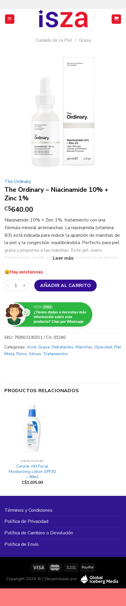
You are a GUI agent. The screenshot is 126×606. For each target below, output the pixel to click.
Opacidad (103, 347)
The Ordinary (17, 181)
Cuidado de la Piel (53, 40)
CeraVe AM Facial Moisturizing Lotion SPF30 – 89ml (32, 471)
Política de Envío (21, 544)
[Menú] (10, 19)
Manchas (84, 347)
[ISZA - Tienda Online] (63, 19)
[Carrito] (116, 19)
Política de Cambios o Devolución (38, 533)
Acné (31, 347)
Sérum (35, 354)
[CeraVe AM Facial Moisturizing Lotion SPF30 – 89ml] (32, 428)
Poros (21, 354)
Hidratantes (63, 347)
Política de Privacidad (26, 521)
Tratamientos (55, 354)
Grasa (85, 40)
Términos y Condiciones (28, 510)
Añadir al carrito (65, 285)
